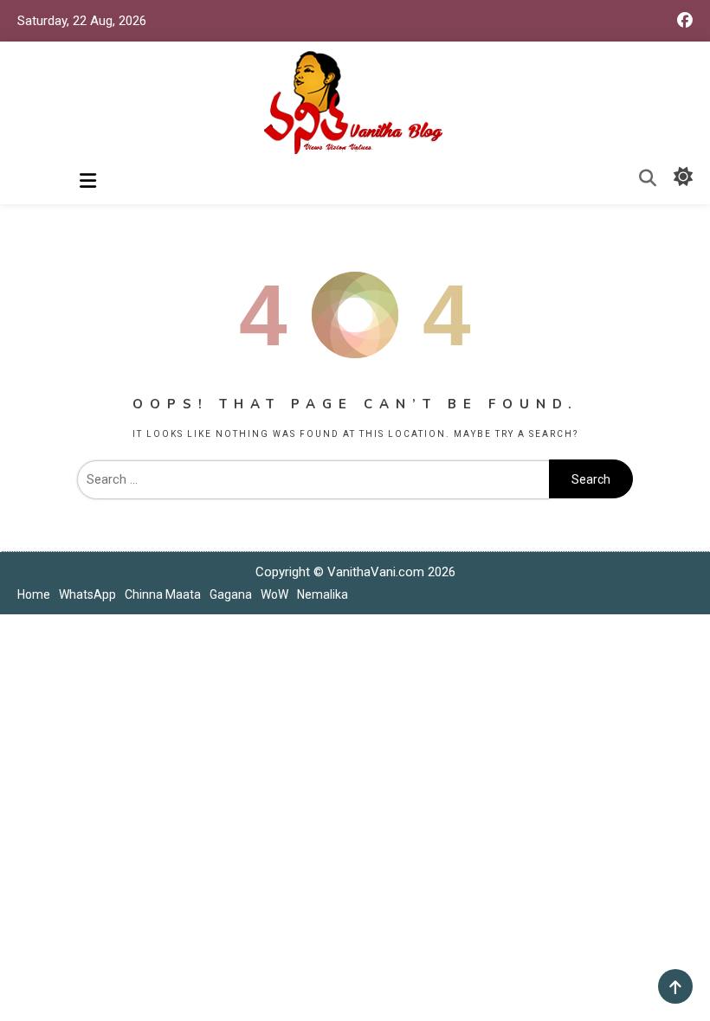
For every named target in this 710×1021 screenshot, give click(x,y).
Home (33, 594)
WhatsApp (87, 594)
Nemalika (322, 594)
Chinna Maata (163, 594)
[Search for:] (313, 479)
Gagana (231, 594)
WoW (274, 594)
